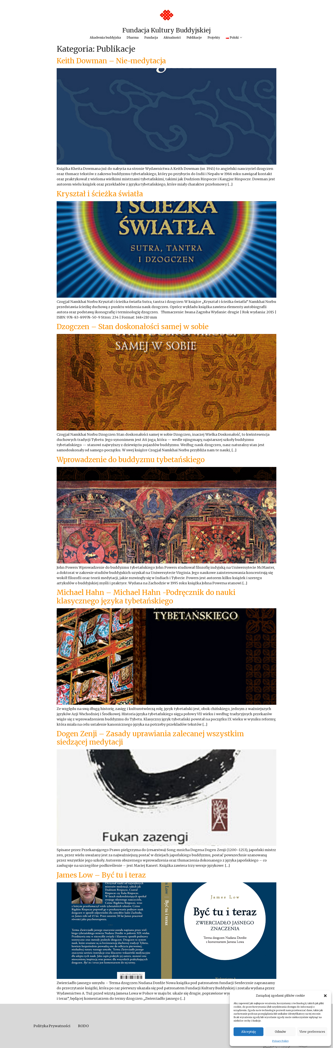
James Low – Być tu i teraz (101, 875)
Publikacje (194, 37)
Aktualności (172, 37)
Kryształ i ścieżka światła (100, 194)
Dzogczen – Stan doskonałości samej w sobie (133, 326)
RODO (83, 1026)
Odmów (280, 1032)
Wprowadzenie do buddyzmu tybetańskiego (131, 459)
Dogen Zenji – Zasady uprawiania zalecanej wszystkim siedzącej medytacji (150, 737)
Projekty (214, 37)
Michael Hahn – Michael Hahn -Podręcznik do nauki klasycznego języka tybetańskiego (146, 596)
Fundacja (151, 37)
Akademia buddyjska (105, 37)
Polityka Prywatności (52, 1026)
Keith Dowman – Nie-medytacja (111, 61)
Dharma (133, 37)
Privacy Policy (280, 1041)
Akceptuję (248, 1032)
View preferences (312, 1032)
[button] (325, 996)
